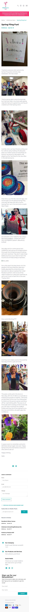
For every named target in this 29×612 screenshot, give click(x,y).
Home (3, 20)
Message (3, 490)
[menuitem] (18, 5)
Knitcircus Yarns (11, 20)
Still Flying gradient (7, 238)
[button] (18, 5)
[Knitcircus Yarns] (5, 5)
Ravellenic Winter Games (8, 521)
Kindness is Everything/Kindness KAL (11, 527)
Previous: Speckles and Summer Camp (13, 505)
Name (2, 477)
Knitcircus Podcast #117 (7, 532)
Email (2, 484)
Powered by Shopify (9, 602)
